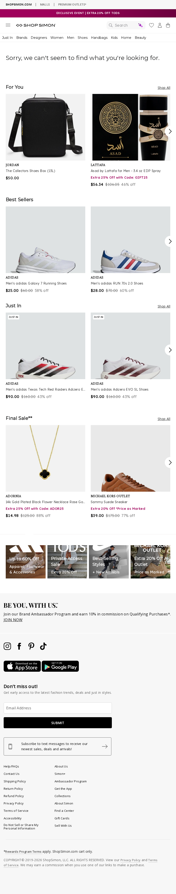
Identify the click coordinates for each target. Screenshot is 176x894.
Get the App (63, 789)
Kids (114, 38)
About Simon (64, 803)
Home (126, 38)
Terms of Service (16, 811)
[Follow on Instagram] (8, 648)
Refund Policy (14, 796)
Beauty (140, 38)
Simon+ (60, 774)
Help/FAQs (11, 766)
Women (56, 38)
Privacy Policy (14, 803)
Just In (7, 38)
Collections (63, 796)
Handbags (99, 38)
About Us (61, 766)
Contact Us (11, 774)
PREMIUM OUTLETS (72, 4)
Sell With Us (63, 825)
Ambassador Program (71, 781)
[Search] (126, 25)
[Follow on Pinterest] (32, 648)
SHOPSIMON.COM (19, 4)
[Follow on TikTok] (43, 648)
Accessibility (13, 818)
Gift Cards (62, 818)
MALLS (45, 4)
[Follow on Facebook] (20, 648)
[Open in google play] (60, 670)
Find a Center (64, 811)
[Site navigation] (8, 26)
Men (70, 38)
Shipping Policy (15, 781)
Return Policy (13, 789)
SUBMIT (57, 723)
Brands (21, 38)
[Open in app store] (23, 670)
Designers (39, 38)
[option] (45, 137)
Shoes (83, 38)
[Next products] (170, 131)
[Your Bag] (168, 26)
